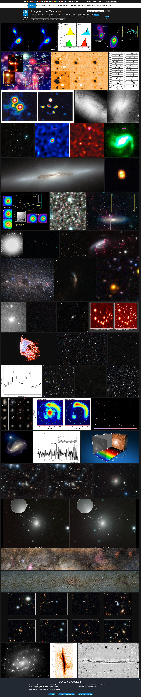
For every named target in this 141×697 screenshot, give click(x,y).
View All (34, 14)
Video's (38, 5)
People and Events (74, 17)
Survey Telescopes (60, 19)
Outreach (83, 5)
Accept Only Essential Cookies (66, 694)
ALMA (47, 14)
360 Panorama (41, 14)
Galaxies (96, 14)
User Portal (114, 1)
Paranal (65, 17)
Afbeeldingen (32, 5)
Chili (56, 14)
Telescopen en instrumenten (58, 5)
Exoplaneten (82, 14)
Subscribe (88, 1)
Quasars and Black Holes (94, 17)
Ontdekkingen (69, 5)
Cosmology (62, 14)
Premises (82, 17)
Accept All (51, 694)
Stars (51, 19)
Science (108, 1)
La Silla (53, 17)
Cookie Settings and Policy (85, 694)
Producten (89, 5)
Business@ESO (95, 5)
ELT (67, 14)
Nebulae (59, 17)
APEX (52, 14)
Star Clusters (45, 19)
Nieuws (42, 5)
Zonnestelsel (35, 19)
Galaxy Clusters (36, 17)
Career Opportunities (105, 5)
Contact (94, 1)
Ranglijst (107, 16)
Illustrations (46, 17)
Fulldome (90, 14)
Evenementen (76, 5)
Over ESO (26, 5)
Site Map (99, 1)
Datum (107, 18)
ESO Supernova (73, 14)
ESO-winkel (47, 5)
